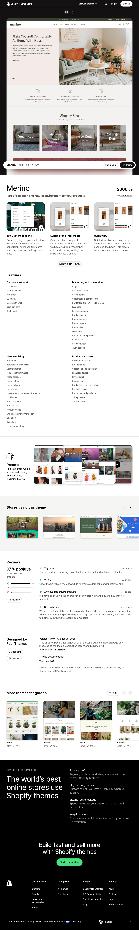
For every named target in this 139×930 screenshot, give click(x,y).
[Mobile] (72, 12)
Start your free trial (69, 862)
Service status (116, 904)
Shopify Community (93, 899)
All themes (14, 658)
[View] (22, 527)
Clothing (36, 889)
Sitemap (77, 921)
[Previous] (124, 507)
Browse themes (86, 3)
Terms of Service (15, 921)
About (111, 889)
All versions (59, 649)
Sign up (126, 3)
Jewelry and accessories (38, 901)
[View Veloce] (83, 464)
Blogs (86, 904)
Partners (113, 894)
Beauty (35, 894)
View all (113, 693)
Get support (15, 652)
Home (35, 907)
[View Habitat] (100, 464)
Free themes (64, 894)
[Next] (130, 507)
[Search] (106, 4)
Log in (114, 3)
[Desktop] (66, 12)
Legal (111, 899)
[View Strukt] (49, 464)
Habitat (21, 195)
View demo (110, 165)
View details (45, 649)
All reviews (14, 599)
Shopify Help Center (93, 889)
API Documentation (92, 894)
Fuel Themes (126, 195)
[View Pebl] (66, 464)
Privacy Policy (34, 921)
